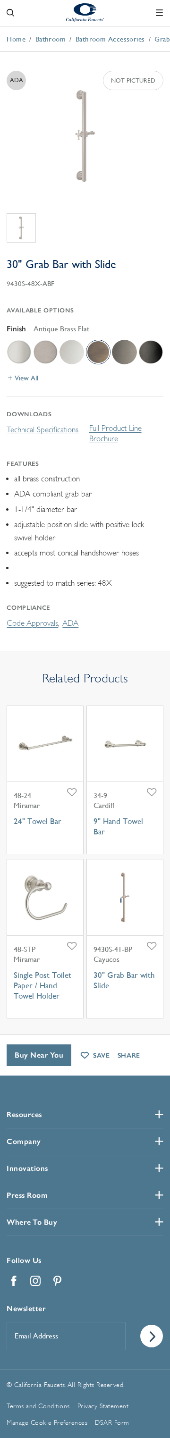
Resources (24, 1114)
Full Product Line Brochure (115, 433)
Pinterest (57, 1281)
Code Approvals (32, 623)
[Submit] (151, 1336)
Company (24, 1141)
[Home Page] (85, 12)
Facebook (14, 1281)
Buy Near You (39, 1055)
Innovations (27, 1168)
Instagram (35, 1281)
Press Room (27, 1195)
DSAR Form (112, 1422)
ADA (70, 623)
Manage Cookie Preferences (47, 1422)
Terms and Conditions (38, 1406)
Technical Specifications (42, 429)
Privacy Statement (103, 1406)
